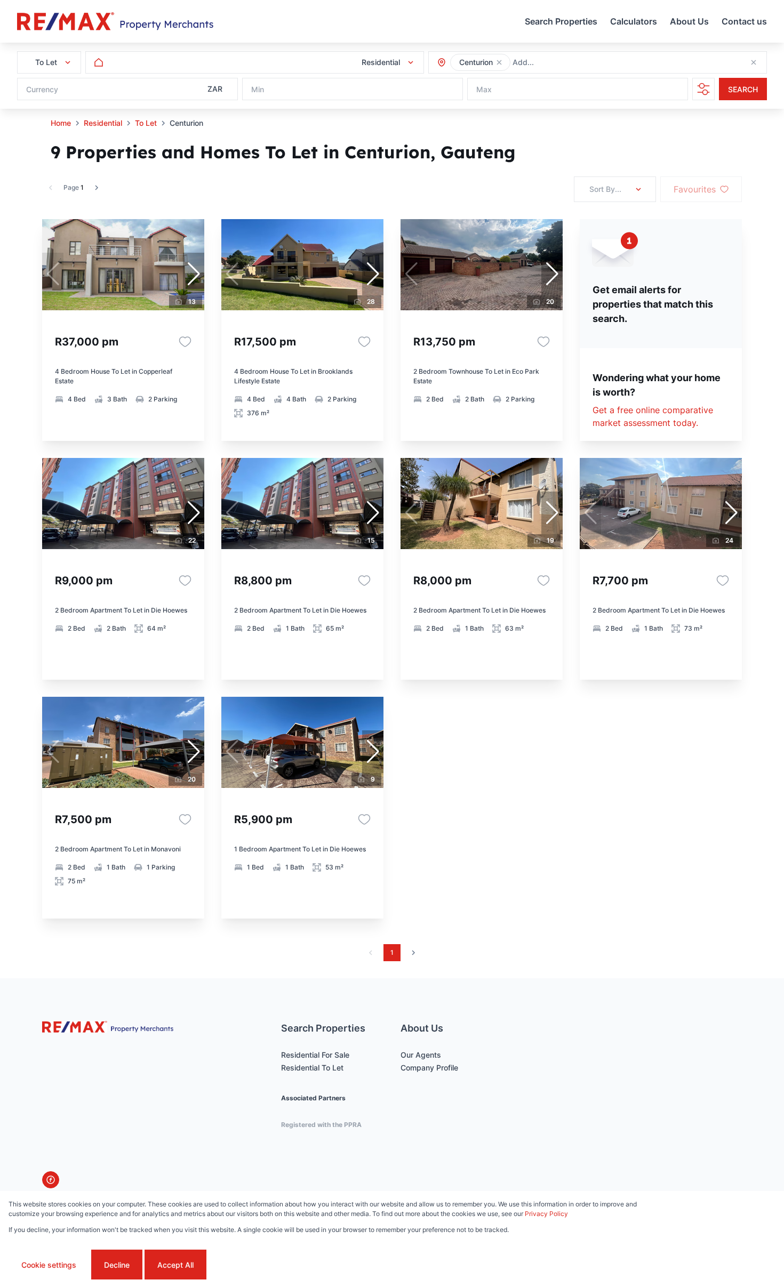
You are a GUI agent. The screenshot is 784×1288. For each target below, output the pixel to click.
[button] (499, 62)
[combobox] (570, 62)
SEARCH (743, 89)
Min (257, 89)
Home (61, 122)
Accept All (175, 1264)
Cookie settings (48, 1264)
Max (484, 89)
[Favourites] (185, 341)
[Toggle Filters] (703, 89)
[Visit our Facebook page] (50, 1179)
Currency (42, 89)
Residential (103, 122)
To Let (146, 122)
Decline (117, 1264)
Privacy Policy (546, 1214)
